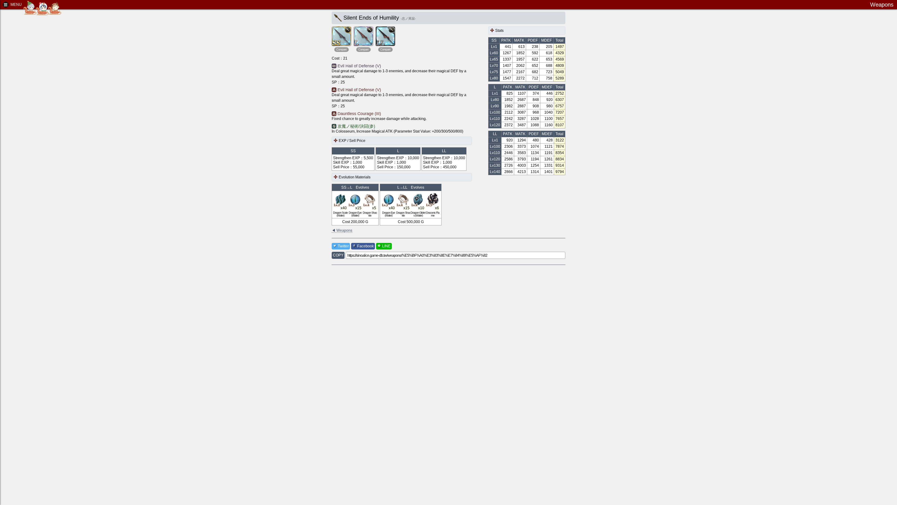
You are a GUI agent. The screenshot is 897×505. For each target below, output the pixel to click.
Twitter (343, 246)
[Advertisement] (40, 84)
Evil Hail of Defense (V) (359, 66)
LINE (386, 246)
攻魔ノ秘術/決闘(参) (356, 126)
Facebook (365, 246)
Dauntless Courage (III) (359, 113)
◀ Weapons (342, 230)
